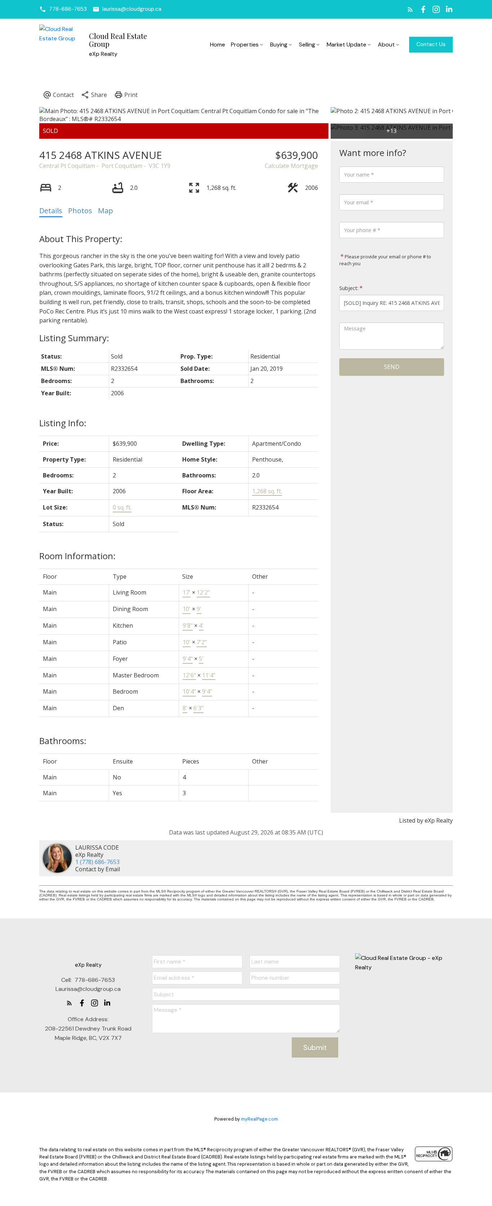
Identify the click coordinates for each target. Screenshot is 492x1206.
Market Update (346, 44)
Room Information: (77, 556)
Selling (307, 44)
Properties (245, 44)
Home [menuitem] (217, 44)
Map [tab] (105, 210)
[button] (63, 9)
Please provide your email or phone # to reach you (385, 260)
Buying (278, 44)
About (386, 44)
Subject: (348, 288)
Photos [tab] (80, 210)
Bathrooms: (62, 741)
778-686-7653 (68, 9)
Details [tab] (50, 210)
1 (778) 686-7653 (97, 862)
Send (391, 367)
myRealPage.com (259, 1119)
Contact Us (431, 44)
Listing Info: (62, 423)
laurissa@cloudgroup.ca (131, 9)
